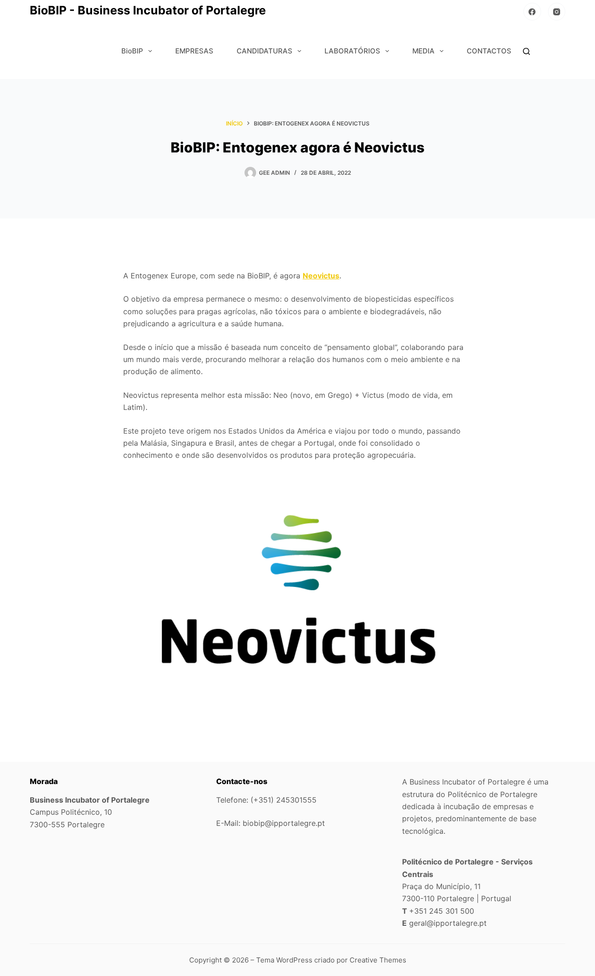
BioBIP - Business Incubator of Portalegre (148, 10)
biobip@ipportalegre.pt (284, 823)
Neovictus (321, 275)
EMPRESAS (194, 50)
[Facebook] (532, 11)
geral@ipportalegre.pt (448, 923)
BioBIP (132, 50)
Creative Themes (378, 960)
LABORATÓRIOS (352, 50)
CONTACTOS (489, 50)
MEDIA (423, 50)
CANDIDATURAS (264, 50)
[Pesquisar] (526, 51)
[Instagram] (557, 11)
